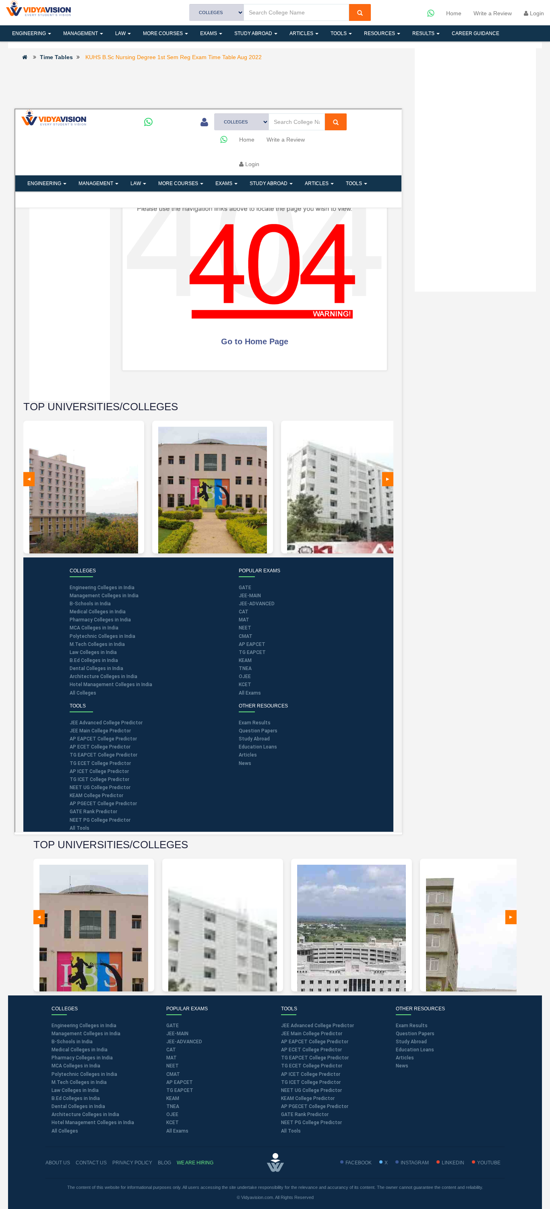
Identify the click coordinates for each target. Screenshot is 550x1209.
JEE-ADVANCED (184, 1042)
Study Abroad (253, 33)
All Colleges (65, 1131)
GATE (172, 1025)
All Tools (291, 1131)
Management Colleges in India (86, 1033)
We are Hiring (195, 1163)
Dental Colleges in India (78, 1106)
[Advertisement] (208, 84)
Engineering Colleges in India (84, 1025)
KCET (172, 1122)
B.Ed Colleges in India (76, 1098)
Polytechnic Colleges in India (84, 1074)
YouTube (488, 1163)
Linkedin (453, 1163)
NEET (172, 1066)
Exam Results (412, 1025)
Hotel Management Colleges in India (93, 1122)
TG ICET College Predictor (311, 1082)
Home (453, 13)
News (402, 1066)
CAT (171, 1050)
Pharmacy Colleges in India (82, 1058)
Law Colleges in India (75, 1090)
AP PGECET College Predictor (314, 1106)
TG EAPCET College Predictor (315, 1058)
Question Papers (415, 1033)
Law (121, 33)
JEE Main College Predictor (311, 1033)
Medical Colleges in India (80, 1050)
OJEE (172, 1114)
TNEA (172, 1106)
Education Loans (415, 1050)
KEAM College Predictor (308, 1098)
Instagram (415, 1163)
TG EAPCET (179, 1090)
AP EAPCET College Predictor (314, 1042)
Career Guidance (475, 33)
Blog (164, 1163)
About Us (57, 1163)
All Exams (177, 1131)
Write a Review (492, 13)
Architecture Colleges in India (85, 1114)
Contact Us (91, 1163)
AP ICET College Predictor (310, 1074)
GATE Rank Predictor (305, 1114)
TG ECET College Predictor (311, 1066)
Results (424, 33)
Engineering (29, 33)
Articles (301, 33)
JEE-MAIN (177, 1033)
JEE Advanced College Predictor (317, 1025)
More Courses (163, 33)
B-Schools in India (72, 1042)
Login (536, 13)
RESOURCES (380, 33)
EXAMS (209, 33)
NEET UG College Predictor (311, 1090)
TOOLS (339, 33)
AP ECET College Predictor (311, 1050)
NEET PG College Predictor (311, 1122)
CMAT (173, 1074)
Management (81, 33)
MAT (171, 1058)
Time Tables (56, 57)
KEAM (172, 1098)
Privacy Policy (132, 1163)
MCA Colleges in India (76, 1066)
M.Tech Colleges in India (79, 1082)
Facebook (358, 1163)
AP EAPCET (179, 1082)
